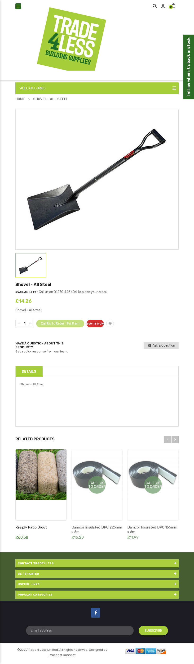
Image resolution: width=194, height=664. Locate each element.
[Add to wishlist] (110, 323)
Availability (25, 292)
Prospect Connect (62, 655)
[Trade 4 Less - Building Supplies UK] (145, 650)
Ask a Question (163, 345)
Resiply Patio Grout (31, 527)
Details (29, 372)
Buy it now (95, 323)
